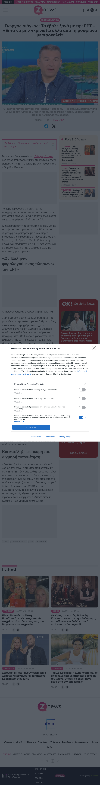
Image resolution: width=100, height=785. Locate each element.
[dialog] (50, 393)
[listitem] (50, 384)
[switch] (82, 389)
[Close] (94, 348)
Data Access (50, 437)
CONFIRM (31, 427)
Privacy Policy (64, 437)
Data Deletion (35, 437)
